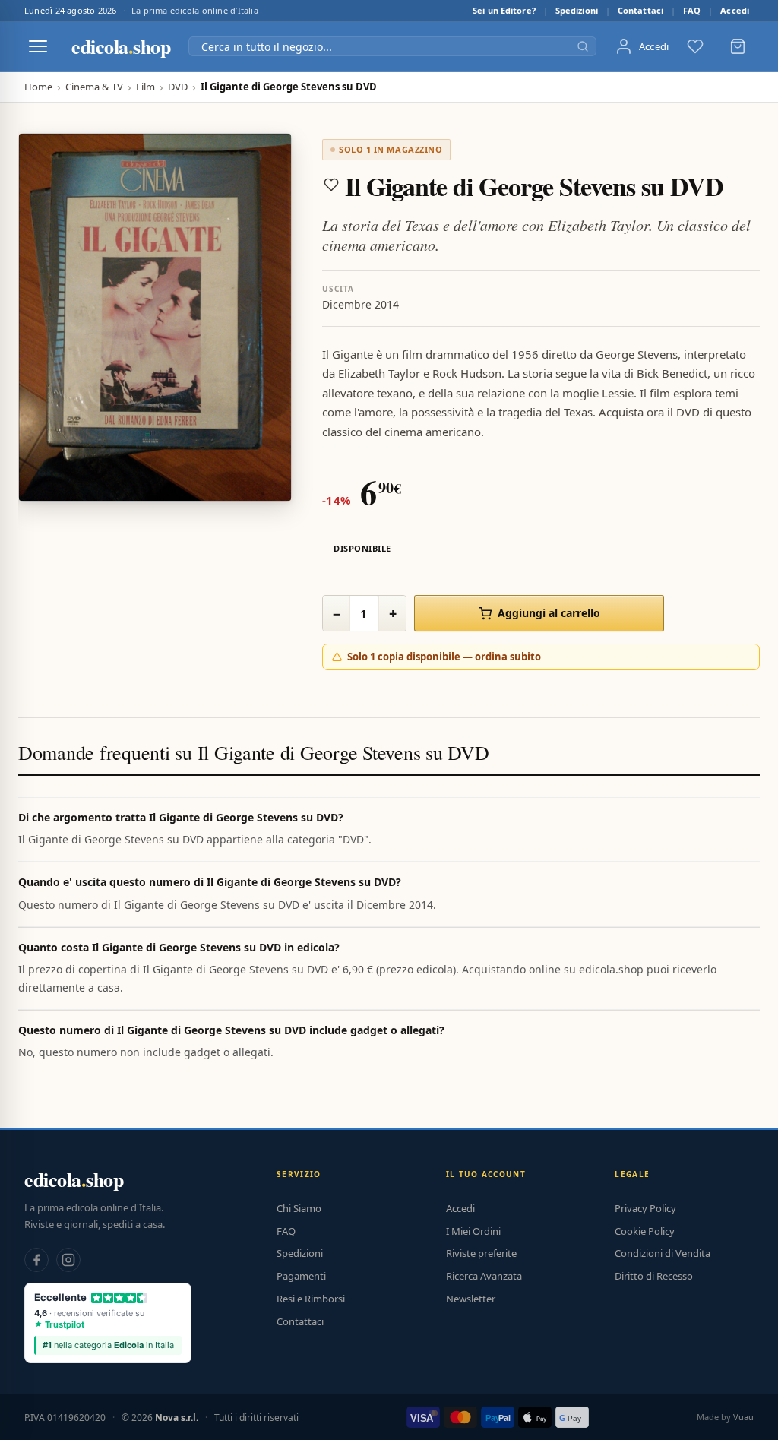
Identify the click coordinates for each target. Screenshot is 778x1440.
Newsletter (470, 1298)
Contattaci (640, 10)
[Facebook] (36, 1260)
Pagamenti (301, 1276)
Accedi (734, 10)
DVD (178, 87)
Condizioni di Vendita (662, 1253)
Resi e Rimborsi (311, 1298)
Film (145, 87)
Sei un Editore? (504, 10)
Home (38, 87)
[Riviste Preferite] (695, 46)
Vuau (743, 1417)
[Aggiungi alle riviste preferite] (331, 185)
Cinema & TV (94, 87)
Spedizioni (576, 10)
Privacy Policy (645, 1208)
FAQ (692, 10)
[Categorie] (38, 46)
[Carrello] (738, 46)
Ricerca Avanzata (484, 1276)
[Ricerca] (583, 46)
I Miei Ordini (473, 1231)
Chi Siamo (299, 1208)
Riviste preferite (481, 1253)
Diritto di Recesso (654, 1276)
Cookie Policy (645, 1231)
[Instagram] (68, 1260)
